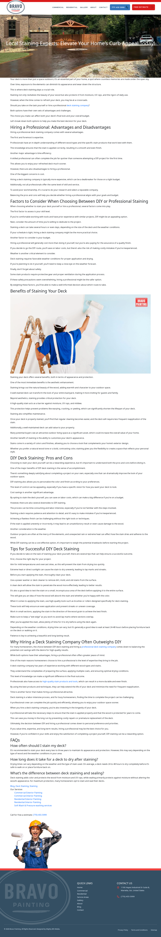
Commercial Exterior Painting (28, 792)
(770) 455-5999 (40, 814)
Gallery (84, 7)
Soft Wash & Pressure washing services (33, 805)
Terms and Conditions (139, 930)
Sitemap (154, 930)
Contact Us (80, 49)
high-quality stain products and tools (60, 681)
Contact (103, 7)
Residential (72, 7)
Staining (33, 786)
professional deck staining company (99, 646)
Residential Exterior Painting (27, 799)
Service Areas (83, 897)
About (93, 7)
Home (79, 887)
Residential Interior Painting (27, 802)
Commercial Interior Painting (28, 795)
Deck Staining (22, 786)
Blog (12, 786)
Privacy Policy (123, 930)
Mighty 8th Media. (53, 929)
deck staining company (78, 105)
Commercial (58, 7)
